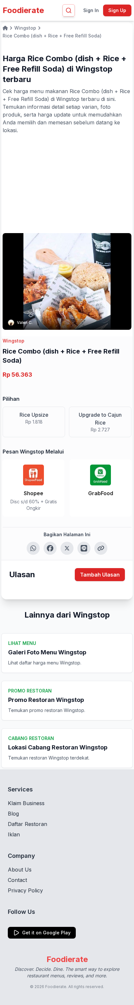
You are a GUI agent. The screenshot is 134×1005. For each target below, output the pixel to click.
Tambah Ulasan (100, 574)
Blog (13, 813)
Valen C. (25, 322)
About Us (20, 869)
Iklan (14, 834)
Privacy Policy (25, 890)
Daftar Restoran (27, 824)
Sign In (91, 10)
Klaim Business (26, 803)
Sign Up (117, 10)
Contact (17, 880)
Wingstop (13, 340)
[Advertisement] (67, 183)
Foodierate (23, 10)
